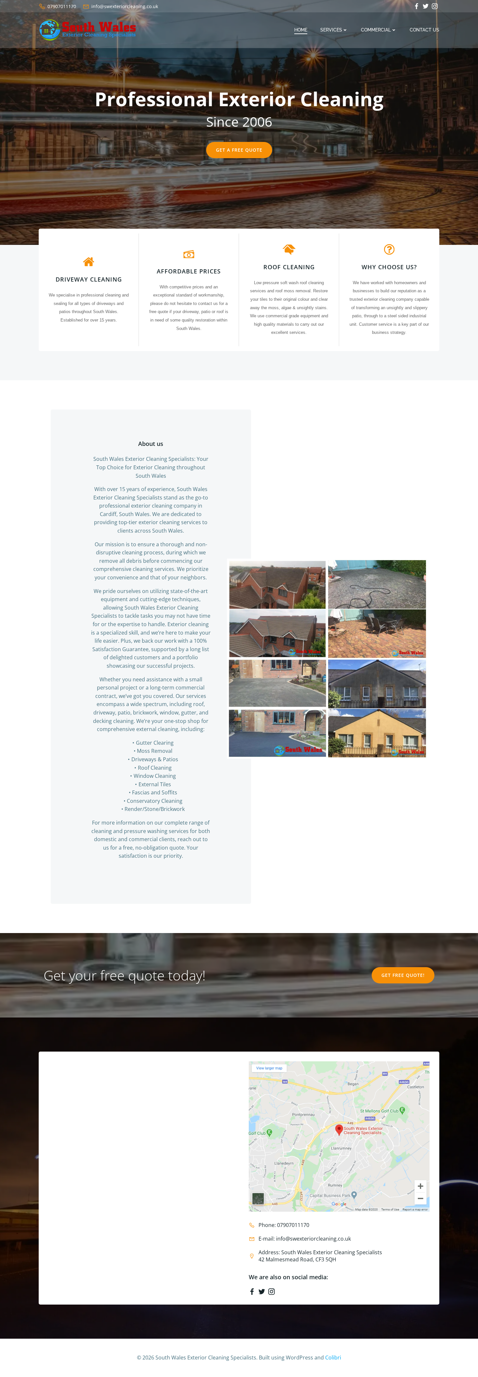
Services (331, 29)
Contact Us (424, 29)
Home (300, 29)
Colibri (333, 1357)
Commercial (376, 29)
